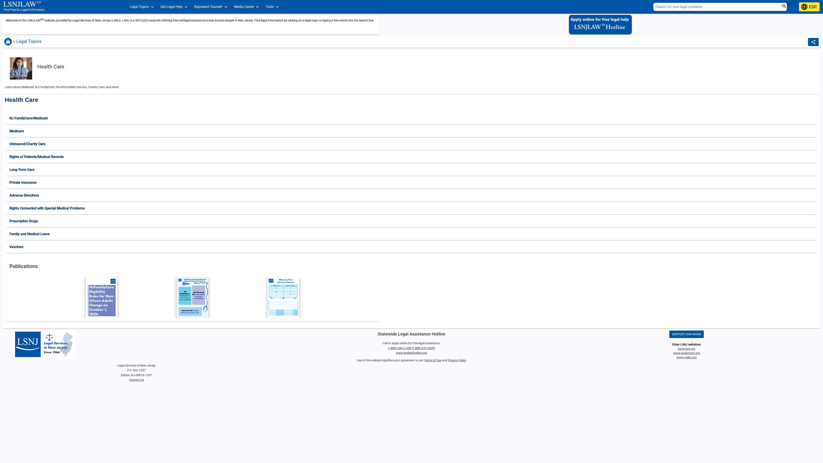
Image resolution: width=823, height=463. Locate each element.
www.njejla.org (687, 357)
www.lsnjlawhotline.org (411, 353)
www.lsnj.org (686, 348)
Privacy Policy (457, 360)
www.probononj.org (686, 353)
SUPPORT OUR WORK (686, 334)
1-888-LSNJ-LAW (400, 348)
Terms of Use (432, 360)
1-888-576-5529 (423, 348)
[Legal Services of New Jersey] (136, 344)
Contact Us (136, 380)
